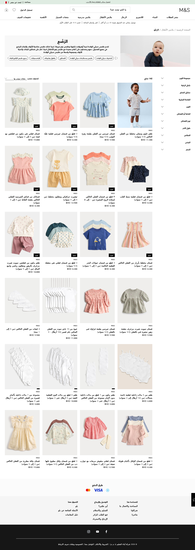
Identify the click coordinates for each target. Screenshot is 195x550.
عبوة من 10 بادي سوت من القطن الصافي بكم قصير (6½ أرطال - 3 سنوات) (62, 332)
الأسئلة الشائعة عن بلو (68, 510)
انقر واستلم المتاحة (91, 23)
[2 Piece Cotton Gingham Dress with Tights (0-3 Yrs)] (97, 432)
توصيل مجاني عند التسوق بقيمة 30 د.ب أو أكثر (118, 23)
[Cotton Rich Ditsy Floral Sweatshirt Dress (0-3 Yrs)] (134, 300)
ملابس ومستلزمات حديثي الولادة (81, 58)
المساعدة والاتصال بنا (128, 506)
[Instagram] (88, 532)
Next (117, 58)
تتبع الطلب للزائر (100, 514)
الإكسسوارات (35, 58)
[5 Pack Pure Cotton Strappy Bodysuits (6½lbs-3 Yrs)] (134, 366)
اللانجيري (139, 17)
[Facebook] (106, 532)
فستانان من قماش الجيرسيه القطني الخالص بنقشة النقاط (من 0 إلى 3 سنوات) (24, 199)
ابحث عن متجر (15, 2)
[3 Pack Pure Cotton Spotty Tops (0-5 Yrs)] (59, 234)
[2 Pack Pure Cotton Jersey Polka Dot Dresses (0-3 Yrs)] (22, 168)
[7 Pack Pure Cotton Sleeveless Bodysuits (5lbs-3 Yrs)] (97, 366)
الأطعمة (43, 17)
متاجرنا (135, 514)
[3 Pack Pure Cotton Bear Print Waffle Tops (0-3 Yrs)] (59, 432)
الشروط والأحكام (102, 544)
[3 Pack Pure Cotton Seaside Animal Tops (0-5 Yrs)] (97, 234)
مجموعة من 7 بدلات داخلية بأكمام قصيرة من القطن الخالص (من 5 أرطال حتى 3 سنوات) (23, 398)
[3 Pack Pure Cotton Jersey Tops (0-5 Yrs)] (59, 105)
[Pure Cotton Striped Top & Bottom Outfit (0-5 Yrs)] (134, 105)
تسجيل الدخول (26, 10)
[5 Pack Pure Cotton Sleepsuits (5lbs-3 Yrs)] (59, 366)
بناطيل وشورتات (49, 58)
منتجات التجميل (62, 17)
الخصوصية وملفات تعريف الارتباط (70, 544)
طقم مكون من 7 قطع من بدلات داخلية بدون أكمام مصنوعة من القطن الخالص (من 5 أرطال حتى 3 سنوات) (97, 398)
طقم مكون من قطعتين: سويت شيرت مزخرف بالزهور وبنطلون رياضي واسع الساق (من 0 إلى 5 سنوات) (23, 266)
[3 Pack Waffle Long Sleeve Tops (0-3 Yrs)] (134, 432)
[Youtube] (97, 532)
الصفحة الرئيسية (183, 29)
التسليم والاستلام (100, 510)
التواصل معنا (89, 544)
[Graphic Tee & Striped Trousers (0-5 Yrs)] (59, 168)
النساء (154, 17)
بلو (77, 506)
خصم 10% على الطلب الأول (70, 23)
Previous (8, 58)
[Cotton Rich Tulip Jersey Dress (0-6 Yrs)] (97, 105)
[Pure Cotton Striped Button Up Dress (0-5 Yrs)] (134, 234)
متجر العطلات (172, 17)
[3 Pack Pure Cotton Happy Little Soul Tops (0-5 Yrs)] (97, 168)
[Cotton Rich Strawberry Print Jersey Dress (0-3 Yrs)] (97, 300)
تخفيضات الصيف (24, 17)
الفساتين (63, 58)
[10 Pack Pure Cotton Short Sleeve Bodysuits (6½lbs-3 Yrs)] (59, 300)
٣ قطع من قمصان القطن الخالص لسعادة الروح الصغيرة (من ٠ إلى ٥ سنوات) (99, 199)
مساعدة (27, 2)
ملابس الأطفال (106, 17)
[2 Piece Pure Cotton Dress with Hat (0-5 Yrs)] (22, 105)
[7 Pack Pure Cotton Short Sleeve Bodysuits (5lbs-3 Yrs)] (22, 366)
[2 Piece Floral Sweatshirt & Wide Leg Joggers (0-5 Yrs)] (22, 234)
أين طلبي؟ (103, 506)
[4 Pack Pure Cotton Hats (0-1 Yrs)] (22, 300)
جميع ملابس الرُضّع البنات (18, 58)
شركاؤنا (134, 510)
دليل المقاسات (71, 514)
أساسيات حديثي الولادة (104, 58)
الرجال (124, 17)
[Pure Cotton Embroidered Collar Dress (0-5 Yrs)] (22, 432)
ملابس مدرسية (84, 17)
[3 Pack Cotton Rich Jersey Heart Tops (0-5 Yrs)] (134, 168)
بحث (73, 9)
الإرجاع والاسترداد (100, 519)
